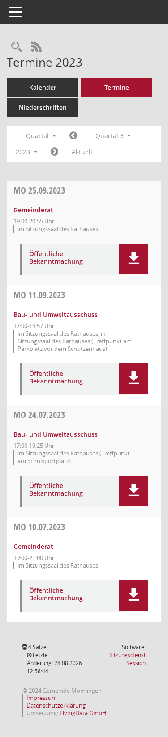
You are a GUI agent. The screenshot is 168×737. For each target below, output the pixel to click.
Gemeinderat (33, 210)
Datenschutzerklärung (56, 705)
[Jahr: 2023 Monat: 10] (54, 152)
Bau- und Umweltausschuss (55, 314)
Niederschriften (43, 107)
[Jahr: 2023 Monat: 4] (73, 136)
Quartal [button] (38, 135)
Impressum (41, 698)
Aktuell (82, 151)
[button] (133, 259)
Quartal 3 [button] (110, 135)
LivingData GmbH (83, 713)
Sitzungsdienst (127, 659)
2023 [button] (24, 151)
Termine (116, 87)
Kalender (42, 87)
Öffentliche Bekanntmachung (56, 257)
